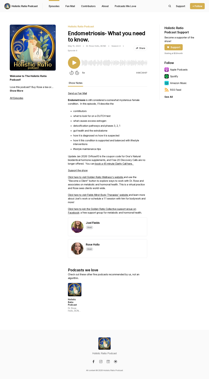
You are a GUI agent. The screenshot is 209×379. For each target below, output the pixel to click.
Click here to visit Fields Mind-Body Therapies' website (98, 194)
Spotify (174, 76)
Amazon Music (178, 83)
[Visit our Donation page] (115, 361)
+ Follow (197, 6)
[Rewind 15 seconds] (71, 73)
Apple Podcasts (179, 69)
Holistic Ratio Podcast (25, 6)
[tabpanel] (107, 154)
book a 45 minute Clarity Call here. (114, 163)
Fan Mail (70, 6)
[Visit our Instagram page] (100, 361)
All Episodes (16, 98)
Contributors (88, 6)
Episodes (54, 6)
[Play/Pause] (74, 63)
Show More (16, 90)
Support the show (78, 170)
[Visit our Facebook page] (93, 361)
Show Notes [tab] (75, 82)
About (105, 6)
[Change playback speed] (83, 73)
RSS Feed (175, 89)
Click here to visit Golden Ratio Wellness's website (96, 177)
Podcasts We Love (125, 6)
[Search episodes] (170, 6)
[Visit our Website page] (108, 361)
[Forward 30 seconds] (77, 73)
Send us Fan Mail (77, 93)
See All (168, 96)
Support (175, 47)
